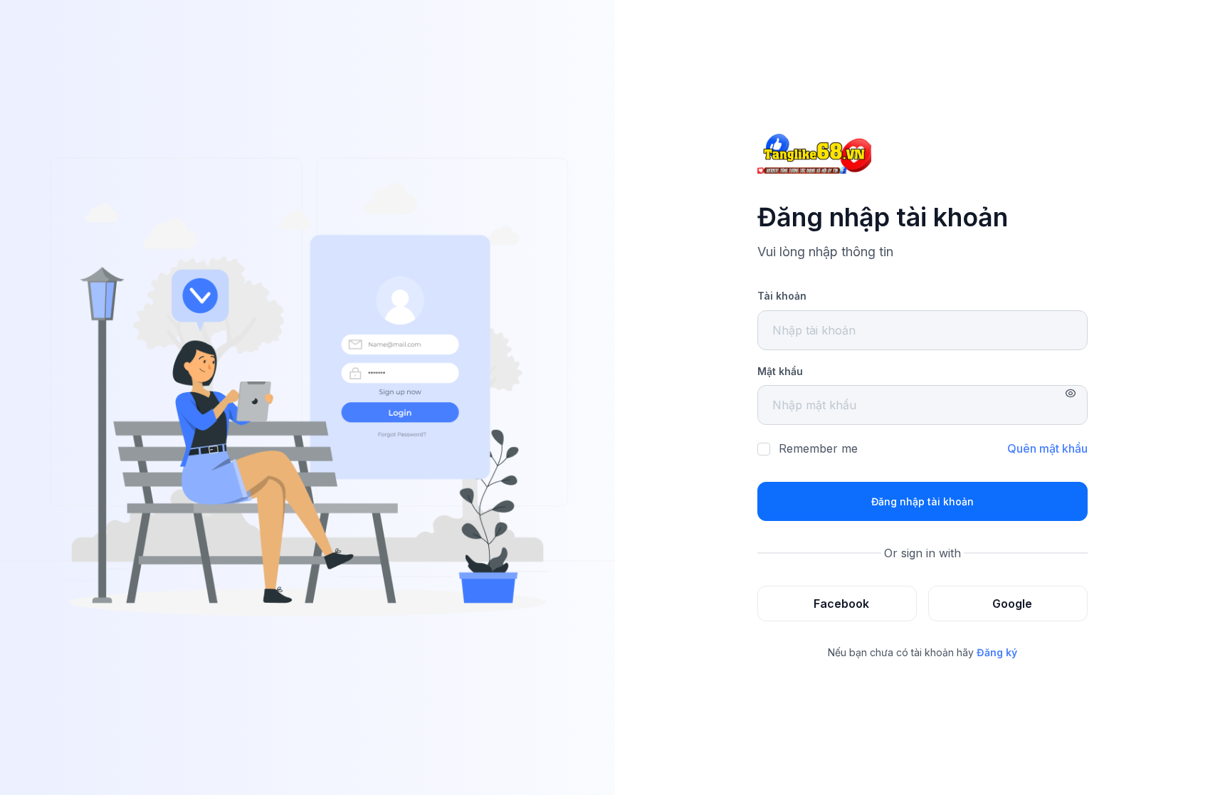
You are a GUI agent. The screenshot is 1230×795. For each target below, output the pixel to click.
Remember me (818, 448)
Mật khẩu (780, 371)
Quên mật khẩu (1047, 448)
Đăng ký (997, 652)
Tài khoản (781, 296)
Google (1012, 603)
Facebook (841, 603)
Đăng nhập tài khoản (922, 501)
